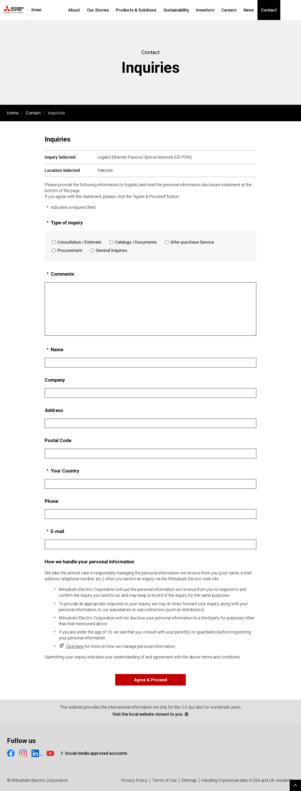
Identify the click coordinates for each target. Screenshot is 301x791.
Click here (75, 646)
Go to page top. (295, 785)
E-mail (57, 531)
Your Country (65, 471)
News (249, 10)
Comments (62, 274)
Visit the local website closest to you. (147, 714)
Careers (229, 10)
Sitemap (189, 780)
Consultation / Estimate (79, 242)
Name (57, 349)
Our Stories (98, 10)
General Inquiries (111, 250)
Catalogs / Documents (136, 242)
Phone (51, 501)
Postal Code (58, 440)
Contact (269, 10)
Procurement (69, 250)
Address (54, 410)
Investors (205, 10)
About (74, 10)
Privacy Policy (134, 780)
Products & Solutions (136, 10)
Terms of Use (164, 780)
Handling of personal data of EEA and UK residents (247, 780)
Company (55, 380)
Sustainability (176, 10)
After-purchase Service (192, 242)
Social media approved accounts (96, 753)
